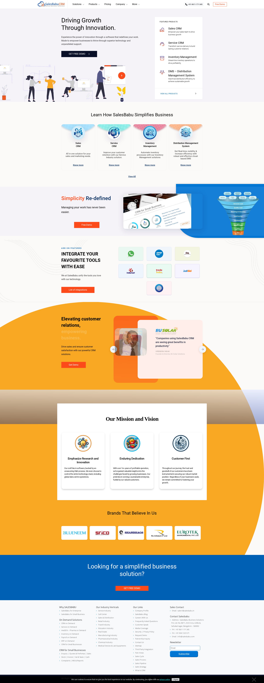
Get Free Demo (132, 588)
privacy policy (165, 679)
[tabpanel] (170, 349)
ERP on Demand (67, 641)
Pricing (107, 4)
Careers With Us (141, 617)
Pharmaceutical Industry (108, 638)
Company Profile (141, 610)
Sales (88, 653)
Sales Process (140, 660)
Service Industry (104, 610)
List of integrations (78, 290)
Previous (113, 349)
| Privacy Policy (148, 631)
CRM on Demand (68, 623)
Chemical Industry (105, 642)
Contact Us (139, 642)
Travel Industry (104, 624)
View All (132, 176)
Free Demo (220, 4)
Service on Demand (69, 627)
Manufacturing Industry (107, 635)
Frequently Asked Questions (146, 621)
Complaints (65, 660)
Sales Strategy (140, 667)
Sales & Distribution (106, 617)
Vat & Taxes (79, 657)
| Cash (87, 657)
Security (138, 631)
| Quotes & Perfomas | (77, 653)
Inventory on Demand (70, 634)
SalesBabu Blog (141, 614)
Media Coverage (141, 628)
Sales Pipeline (140, 663)
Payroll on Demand (69, 637)
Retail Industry (104, 621)
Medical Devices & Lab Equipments (112, 645)
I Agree (175, 679)
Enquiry (64, 653)
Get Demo (73, 365)
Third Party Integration (144, 649)
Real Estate (102, 631)
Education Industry (105, 628)
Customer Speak (141, 624)
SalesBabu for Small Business (73, 614)
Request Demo (141, 635)
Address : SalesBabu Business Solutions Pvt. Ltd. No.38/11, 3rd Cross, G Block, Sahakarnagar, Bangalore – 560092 (187, 623)
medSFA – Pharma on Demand (73, 630)
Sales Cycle (139, 656)
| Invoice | (70, 657)
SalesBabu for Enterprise (71, 610)
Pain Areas (139, 652)
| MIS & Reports (76, 660)
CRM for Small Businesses (71, 644)
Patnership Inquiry (142, 638)
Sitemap (138, 645)
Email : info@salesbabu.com (183, 636)
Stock (63, 657)
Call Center (102, 614)
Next (202, 349)
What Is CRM (140, 670)
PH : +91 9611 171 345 (180, 629)
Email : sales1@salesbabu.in (183, 610)
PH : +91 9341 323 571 (180, 633)
